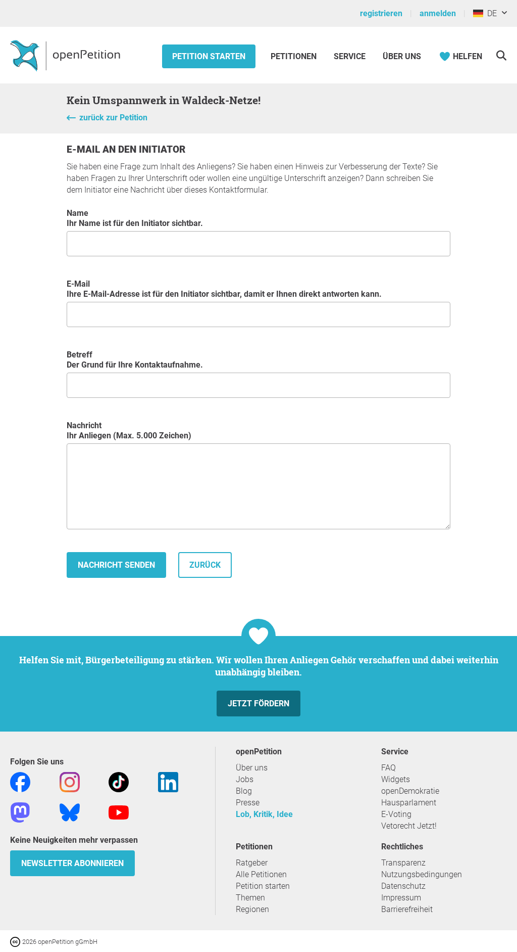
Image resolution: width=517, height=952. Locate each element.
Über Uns (402, 56)
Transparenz (403, 863)
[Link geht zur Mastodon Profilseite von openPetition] (20, 812)
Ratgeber (252, 863)
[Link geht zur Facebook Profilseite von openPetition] (20, 781)
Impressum (401, 897)
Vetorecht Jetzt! (409, 826)
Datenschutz (403, 886)
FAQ (388, 768)
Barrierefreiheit (407, 909)
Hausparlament (408, 802)
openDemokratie (410, 791)
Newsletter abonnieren (72, 863)
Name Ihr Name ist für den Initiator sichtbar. (135, 218)
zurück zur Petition (113, 117)
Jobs (244, 779)
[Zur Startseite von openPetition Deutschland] (66, 55)
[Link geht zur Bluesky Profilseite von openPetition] (70, 812)
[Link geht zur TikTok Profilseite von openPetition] (119, 781)
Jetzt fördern (258, 703)
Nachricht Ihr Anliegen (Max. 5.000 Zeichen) (129, 430)
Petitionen (295, 56)
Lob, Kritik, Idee (264, 814)
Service (350, 56)
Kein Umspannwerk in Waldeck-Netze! (164, 100)
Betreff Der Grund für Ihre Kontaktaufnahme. (135, 360)
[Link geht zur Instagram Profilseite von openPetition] (70, 781)
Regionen (252, 909)
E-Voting (396, 814)
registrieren (381, 13)
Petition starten (208, 56)
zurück (205, 565)
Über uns (252, 768)
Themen (250, 897)
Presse (248, 802)
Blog (244, 791)
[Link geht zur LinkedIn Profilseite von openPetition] (168, 781)
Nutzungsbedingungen (421, 874)
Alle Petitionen (261, 874)
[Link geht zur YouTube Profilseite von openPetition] (119, 812)
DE (490, 13)
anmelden (438, 13)
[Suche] (501, 55)
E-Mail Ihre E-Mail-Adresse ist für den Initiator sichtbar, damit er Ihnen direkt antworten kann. (224, 289)
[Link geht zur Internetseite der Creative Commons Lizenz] (16, 941)
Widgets (395, 779)
